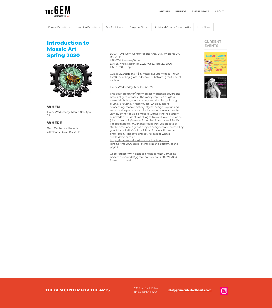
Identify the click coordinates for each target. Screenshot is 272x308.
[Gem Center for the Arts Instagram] (224, 291)
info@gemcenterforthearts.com (189, 290)
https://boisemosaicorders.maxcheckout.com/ (139, 140)
